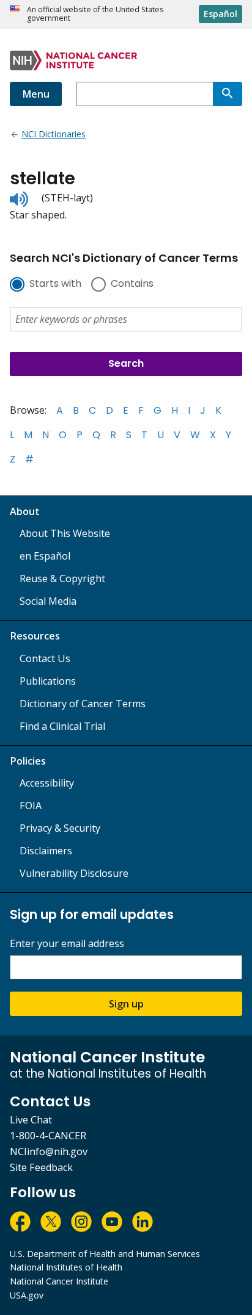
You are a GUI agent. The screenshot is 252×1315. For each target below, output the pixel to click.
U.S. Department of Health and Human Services (105, 1253)
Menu (36, 94)
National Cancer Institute (59, 1281)
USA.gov (26, 1295)
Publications (48, 681)
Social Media (48, 601)
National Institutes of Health (66, 1267)
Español (220, 14)
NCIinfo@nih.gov (48, 1151)
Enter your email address (67, 943)
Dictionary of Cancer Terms (83, 703)
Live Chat (31, 1119)
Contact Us (45, 658)
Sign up (126, 1004)
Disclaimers (46, 850)
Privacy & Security (60, 828)
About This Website (65, 533)
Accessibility (47, 783)
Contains (132, 284)
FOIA (31, 805)
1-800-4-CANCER (48, 1135)
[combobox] (144, 94)
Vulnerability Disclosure (74, 873)
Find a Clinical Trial (62, 726)
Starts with (55, 284)
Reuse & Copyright (62, 578)
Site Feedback (41, 1167)
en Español (45, 556)
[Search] (227, 94)
